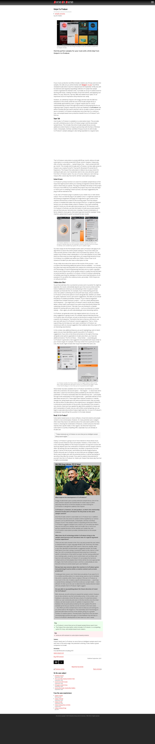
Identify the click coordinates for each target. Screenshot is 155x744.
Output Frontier (59, 695)
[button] (77, 32)
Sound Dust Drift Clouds (61, 682)
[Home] (63, 2)
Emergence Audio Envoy (61, 685)
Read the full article (77, 667)
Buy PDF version (59, 657)
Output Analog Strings (60, 708)
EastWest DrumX (59, 675)
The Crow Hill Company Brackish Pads (65, 678)
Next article (96, 669)
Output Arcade (58, 702)
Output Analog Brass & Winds (62, 705)
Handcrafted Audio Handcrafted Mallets (65, 688)
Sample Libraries (60, 14)
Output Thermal (59, 698)
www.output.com (59, 653)
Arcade (90, 85)
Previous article (59, 669)
